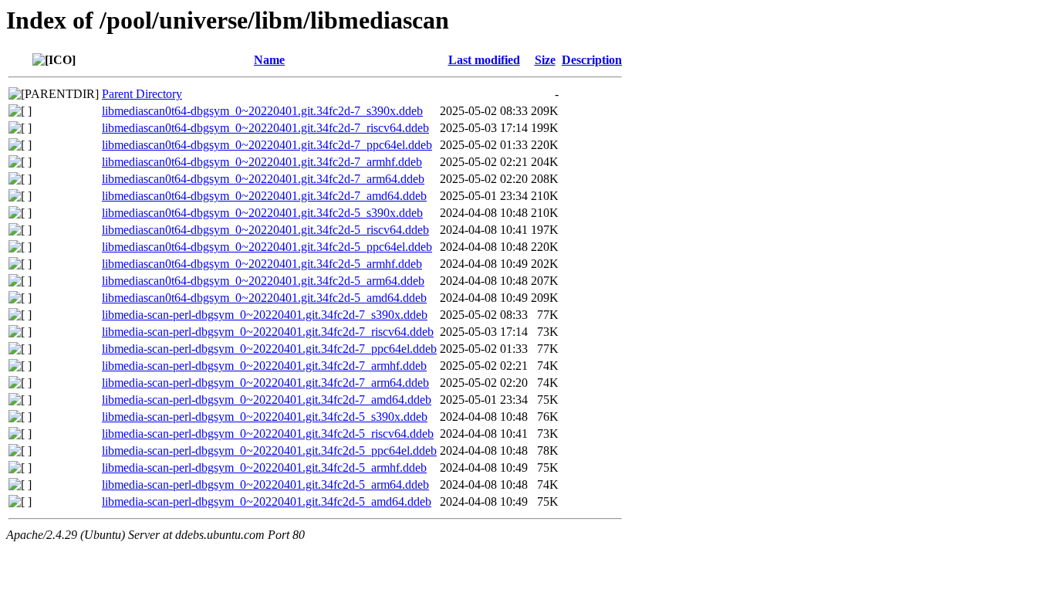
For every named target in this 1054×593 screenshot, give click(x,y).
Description (592, 59)
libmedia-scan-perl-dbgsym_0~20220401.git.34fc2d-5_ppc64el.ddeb (269, 450)
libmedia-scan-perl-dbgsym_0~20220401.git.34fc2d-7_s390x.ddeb (264, 314)
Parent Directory (142, 93)
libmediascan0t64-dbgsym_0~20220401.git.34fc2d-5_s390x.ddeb (262, 212)
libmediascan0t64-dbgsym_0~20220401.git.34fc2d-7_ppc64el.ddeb (267, 144)
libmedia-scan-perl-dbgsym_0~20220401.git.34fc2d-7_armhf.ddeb (264, 365)
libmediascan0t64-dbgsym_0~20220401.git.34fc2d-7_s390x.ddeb (262, 110)
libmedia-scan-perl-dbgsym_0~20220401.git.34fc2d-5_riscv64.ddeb (268, 433)
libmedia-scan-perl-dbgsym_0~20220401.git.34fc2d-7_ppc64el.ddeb (269, 348)
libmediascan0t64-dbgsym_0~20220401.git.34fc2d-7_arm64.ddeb (263, 178)
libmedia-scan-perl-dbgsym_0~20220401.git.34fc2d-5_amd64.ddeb (266, 501)
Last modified (484, 59)
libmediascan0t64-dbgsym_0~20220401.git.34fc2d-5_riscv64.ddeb (265, 229)
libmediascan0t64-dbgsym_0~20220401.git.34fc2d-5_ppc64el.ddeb (267, 246)
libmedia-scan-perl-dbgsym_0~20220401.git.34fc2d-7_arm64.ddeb (265, 382)
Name (269, 59)
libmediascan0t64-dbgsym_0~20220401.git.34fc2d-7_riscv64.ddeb (265, 127)
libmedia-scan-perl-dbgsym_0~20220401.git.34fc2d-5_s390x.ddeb (264, 416)
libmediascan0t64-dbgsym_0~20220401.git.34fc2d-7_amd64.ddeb (264, 195)
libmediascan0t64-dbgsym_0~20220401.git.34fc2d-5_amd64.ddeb (264, 297)
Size (545, 59)
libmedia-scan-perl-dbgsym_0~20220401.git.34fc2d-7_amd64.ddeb (266, 399)
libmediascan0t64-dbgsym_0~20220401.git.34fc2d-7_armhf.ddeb (262, 161)
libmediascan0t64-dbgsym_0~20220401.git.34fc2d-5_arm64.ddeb (263, 280)
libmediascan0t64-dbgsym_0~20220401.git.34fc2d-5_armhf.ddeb (262, 263)
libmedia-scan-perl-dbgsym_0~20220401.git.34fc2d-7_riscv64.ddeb (268, 331)
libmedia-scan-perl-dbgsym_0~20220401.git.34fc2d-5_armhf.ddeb (264, 467)
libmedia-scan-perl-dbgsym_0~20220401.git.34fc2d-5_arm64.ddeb (265, 484)
